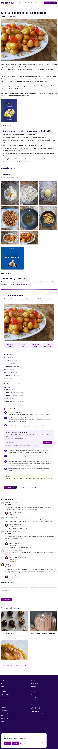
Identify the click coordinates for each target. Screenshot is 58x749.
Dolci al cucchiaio (5, 694)
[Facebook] (35, 707)
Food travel (33, 689)
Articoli (27, 3)
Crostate (3, 689)
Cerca (32, 3)
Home (2, 9)
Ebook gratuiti (4, 710)
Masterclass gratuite (6, 713)
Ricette (21, 3)
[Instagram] (32, 707)
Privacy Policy (17, 445)
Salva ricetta (47, 442)
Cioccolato (3, 691)
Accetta (7, 743)
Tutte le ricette (4, 716)
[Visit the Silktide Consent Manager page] (42, 743)
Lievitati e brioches (5, 697)
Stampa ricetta (11, 487)
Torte (2, 686)
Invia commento (6, 599)
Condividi (23, 487)
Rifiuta (15, 743)
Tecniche (33, 700)
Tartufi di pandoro (8, 633)
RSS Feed (3, 724)
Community (39, 3)
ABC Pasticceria (34, 683)
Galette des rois (7, 663)
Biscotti (3, 683)
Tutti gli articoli (4, 718)
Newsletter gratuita (50, 3)
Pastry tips (33, 694)
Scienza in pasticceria (36, 697)
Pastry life (33, 691)
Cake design (33, 686)
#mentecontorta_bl (21, 284)
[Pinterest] (39, 707)
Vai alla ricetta (11, 16)
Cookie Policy (23, 738)
